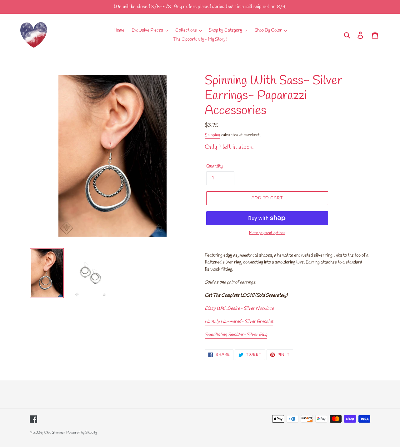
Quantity (214, 166)
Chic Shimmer (54, 432)
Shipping (212, 135)
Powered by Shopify (81, 432)
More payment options (267, 233)
